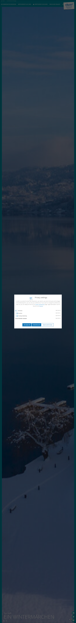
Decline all (36, 325)
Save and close (47, 325)
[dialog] (38, 311)
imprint (41, 306)
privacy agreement (39, 304)
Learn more (58, 310)
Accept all (27, 325)
